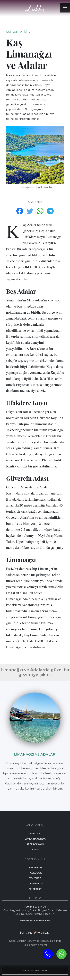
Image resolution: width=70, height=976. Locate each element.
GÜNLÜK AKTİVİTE (18, 31)
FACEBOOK (35, 872)
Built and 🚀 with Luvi (35, 932)
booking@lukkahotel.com (35, 920)
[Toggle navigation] (65, 8)
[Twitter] (30, 210)
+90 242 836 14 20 (35, 906)
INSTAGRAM (35, 867)
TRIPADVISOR (35, 883)
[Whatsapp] (61, 954)
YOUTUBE (35, 878)
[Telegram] (50, 210)
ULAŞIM (35, 849)
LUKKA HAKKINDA (35, 838)
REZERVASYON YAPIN (35, 970)
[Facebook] (20, 210)
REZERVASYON (35, 844)
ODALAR (35, 833)
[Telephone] (48, 954)
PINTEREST (35, 889)
